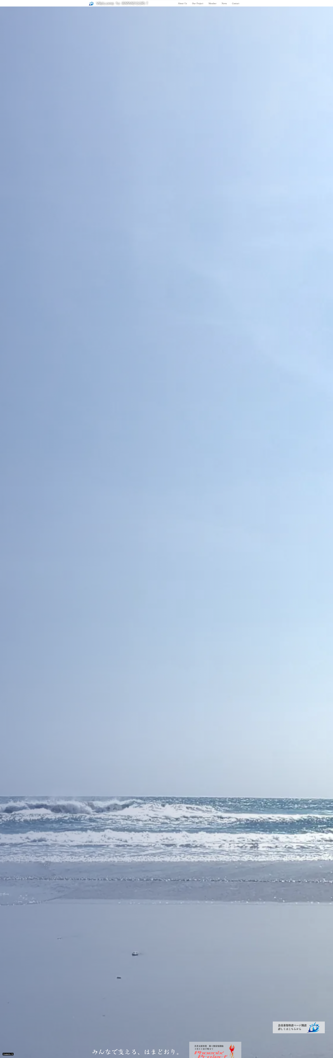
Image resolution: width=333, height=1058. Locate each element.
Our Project (197, 3)
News (224, 3)
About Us (182, 3)
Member (212, 3)
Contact (235, 3)
